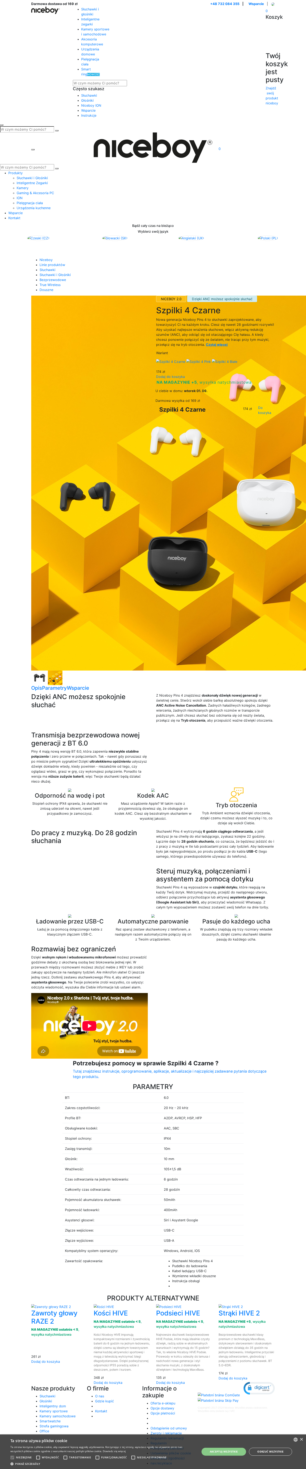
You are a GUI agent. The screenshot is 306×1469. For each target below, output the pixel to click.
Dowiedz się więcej (114, 1451)
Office (44, 1431)
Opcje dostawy (162, 1408)
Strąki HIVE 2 (239, 1313)
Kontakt (14, 218)
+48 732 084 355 (224, 4)
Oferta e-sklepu (163, 1403)
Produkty (15, 173)
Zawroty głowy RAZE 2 (54, 1317)
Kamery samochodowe (58, 1416)
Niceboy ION (91, 105)
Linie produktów (52, 265)
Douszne (46, 290)
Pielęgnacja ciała (30, 203)
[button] (259, 1388)
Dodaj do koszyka (170, 377)
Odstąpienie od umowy (169, 1428)
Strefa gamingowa (54, 1426)
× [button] (301, 1439)
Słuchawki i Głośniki (32, 178)
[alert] (153, 1451)
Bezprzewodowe (53, 280)
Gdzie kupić (104, 1401)
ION (19, 198)
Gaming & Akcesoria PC (35, 193)
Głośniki (87, 100)
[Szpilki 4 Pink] (198, 361)
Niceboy (46, 260)
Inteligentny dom (53, 1406)
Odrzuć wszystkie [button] (270, 1451)
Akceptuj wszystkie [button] (224, 1451)
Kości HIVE (111, 1313)
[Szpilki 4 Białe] (224, 361)
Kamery (23, 188)
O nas (99, 1396)
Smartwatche (50, 1421)
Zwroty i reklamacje (166, 1433)
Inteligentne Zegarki (32, 183)
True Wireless (50, 285)
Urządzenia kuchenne (34, 208)
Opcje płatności (163, 1413)
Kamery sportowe (54, 1411)
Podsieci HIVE (178, 1313)
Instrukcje (88, 115)
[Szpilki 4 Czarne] (31, 678)
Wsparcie (256, 4)
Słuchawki (89, 95)
